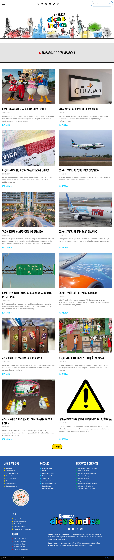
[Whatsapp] (58, 3)
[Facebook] (38, 3)
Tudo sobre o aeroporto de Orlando (22, 231)
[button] (3, 4)
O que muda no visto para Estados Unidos (26, 170)
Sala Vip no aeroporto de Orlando (78, 108)
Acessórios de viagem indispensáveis (22, 358)
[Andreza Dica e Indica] (57, 20)
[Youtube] (73, 529)
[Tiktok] (54, 3)
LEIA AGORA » (7, 125)
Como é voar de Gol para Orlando (78, 292)
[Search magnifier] (110, 3)
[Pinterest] (50, 3)
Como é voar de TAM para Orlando (78, 231)
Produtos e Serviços (87, 463)
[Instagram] (46, 3)
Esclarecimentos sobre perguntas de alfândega (85, 419)
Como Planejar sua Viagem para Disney (24, 108)
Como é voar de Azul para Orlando (79, 170)
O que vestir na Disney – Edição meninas (81, 358)
